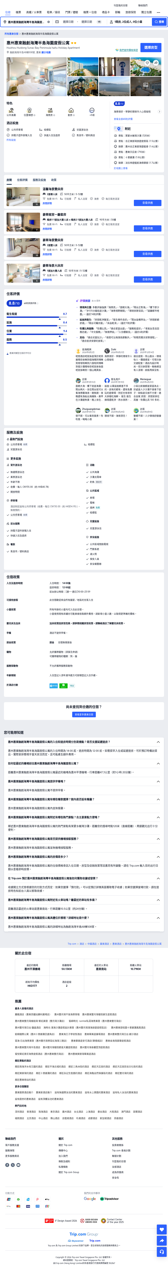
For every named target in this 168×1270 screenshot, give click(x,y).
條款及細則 (64, 1161)
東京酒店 (55, 1111)
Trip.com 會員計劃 (121, 1150)
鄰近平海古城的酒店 (55, 1066)
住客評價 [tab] (22, 180)
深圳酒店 (19, 1111)
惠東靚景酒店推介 (24, 1092)
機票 (18, 12)
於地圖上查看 (121, 168)
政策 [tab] (53, 180)
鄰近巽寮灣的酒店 (24, 1073)
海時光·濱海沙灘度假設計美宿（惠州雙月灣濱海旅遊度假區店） (75, 1027)
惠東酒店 (117, 943)
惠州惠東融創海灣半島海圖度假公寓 (38, 42)
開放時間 (15, 491)
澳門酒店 (125, 1111)
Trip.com (72, 943)
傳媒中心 (63, 1150)
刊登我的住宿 (119, 1161)
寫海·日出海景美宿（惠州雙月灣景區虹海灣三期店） (41, 1040)
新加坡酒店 (105, 1118)
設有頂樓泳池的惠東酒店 (50, 1099)
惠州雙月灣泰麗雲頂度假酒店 (95, 1047)
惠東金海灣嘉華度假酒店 (118, 1040)
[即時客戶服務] (162, 1252)
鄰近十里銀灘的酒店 (46, 1073)
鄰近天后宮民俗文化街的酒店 (128, 1066)
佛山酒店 (55, 1118)
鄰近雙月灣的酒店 (124, 1073)
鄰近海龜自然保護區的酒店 (98, 1073)
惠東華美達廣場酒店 (94, 1034)
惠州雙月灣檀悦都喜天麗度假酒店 (60, 1047)
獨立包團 (146, 12)
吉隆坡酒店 (68, 1118)
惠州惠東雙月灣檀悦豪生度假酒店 (99, 1014)
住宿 (7, 12)
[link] (121, 5)
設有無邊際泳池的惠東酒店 (68, 1092)
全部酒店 (116, 1166)
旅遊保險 (131, 12)
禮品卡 (106, 12)
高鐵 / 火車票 (34, 12)
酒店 (82, 943)
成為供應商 (118, 1172)
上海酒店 (90, 1111)
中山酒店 (43, 1118)
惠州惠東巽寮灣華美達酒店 (82, 1054)
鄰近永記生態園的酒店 (70, 1073)
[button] (133, 5)
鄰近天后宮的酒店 (101, 1066)
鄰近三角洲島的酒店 (78, 1066)
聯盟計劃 (116, 1156)
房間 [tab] (9, 180)
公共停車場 (16, 444)
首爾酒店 (137, 1111)
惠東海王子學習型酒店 (70, 1034)
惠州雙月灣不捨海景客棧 (67, 1014)
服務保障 (9, 1150)
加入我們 (63, 1156)
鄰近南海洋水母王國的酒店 (28, 1066)
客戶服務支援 (12, 1145)
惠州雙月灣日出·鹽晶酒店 (28, 1027)
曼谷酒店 (102, 1111)
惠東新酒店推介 (44, 1092)
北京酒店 (31, 1118)
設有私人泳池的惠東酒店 (125, 1092)
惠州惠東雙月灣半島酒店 (27, 1047)
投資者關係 (118, 1145)
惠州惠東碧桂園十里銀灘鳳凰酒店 (128, 1027)
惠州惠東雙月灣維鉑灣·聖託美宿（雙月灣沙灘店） (40, 1021)
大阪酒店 (114, 1111)
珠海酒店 (43, 1111)
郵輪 (117, 12)
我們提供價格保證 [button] (128, 50)
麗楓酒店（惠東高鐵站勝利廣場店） (33, 1014)
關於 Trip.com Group (69, 1172)
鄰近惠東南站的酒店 (25, 1079)
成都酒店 (92, 1118)
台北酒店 (78, 1111)
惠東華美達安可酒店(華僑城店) (87, 1040)
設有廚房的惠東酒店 (25, 1099)
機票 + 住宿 (90, 12)
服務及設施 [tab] (39, 180)
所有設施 (11, 140)
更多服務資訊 (12, 1156)
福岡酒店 (19, 1118)
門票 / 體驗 (71, 12)
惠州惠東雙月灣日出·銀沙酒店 (123, 1034)
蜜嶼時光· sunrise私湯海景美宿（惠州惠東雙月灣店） (96, 1021)
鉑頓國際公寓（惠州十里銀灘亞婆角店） (35, 1034)
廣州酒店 (66, 1111)
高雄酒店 (118, 1118)
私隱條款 (63, 1166)
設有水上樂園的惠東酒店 (97, 1092)
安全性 (115, 1177)
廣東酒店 (104, 943)
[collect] (162, 1229)
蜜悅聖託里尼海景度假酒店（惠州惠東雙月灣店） (40, 1054)
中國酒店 (92, 943)
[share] (162, 1241)
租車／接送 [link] (53, 12)
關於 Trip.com (65, 1145)
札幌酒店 (80, 1118)
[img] (37, 76)
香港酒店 (31, 1111)
